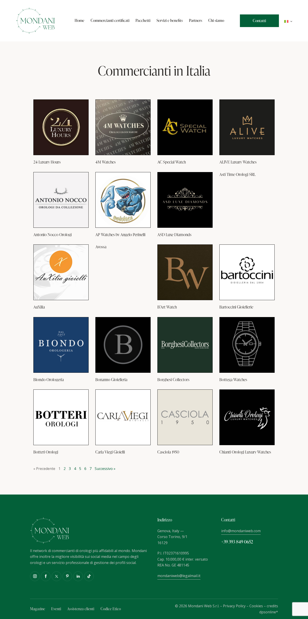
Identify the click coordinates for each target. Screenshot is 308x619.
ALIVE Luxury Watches (238, 162)
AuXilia (39, 307)
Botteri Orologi (45, 452)
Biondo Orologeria (48, 379)
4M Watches (105, 162)
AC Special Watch (171, 162)
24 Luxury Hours (47, 162)
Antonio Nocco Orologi (52, 234)
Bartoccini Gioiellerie (236, 307)
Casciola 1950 (168, 452)
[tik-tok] (89, 576)
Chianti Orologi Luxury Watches (245, 452)
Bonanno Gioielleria (111, 379)
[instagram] (35, 576)
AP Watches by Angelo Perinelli (120, 234)
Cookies (256, 605)
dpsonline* (268, 612)
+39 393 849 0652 (237, 541)
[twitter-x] (56, 576)
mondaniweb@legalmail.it (178, 575)
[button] (288, 21)
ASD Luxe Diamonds (174, 234)
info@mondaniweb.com (241, 530)
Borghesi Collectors (173, 379)
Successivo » (105, 468)
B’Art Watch (167, 307)
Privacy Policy (234, 605)
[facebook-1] (46, 576)
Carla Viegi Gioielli (110, 452)
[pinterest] (67, 576)
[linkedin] (78, 576)
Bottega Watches (233, 379)
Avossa (100, 246)
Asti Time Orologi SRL (237, 174)
